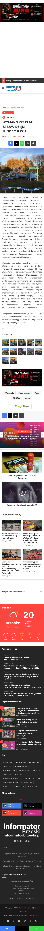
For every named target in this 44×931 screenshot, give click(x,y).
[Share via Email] (27, 143)
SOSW (17, 398)
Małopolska (24, 770)
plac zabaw (25, 393)
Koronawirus (9, 770)
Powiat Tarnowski (22, 431)
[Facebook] (10, 143)
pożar (26, 778)
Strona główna (9, 108)
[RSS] (29, 841)
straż (36, 778)
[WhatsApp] (22, 143)
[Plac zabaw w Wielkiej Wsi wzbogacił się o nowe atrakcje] (11, 525)
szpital (7, 786)
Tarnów (19, 786)
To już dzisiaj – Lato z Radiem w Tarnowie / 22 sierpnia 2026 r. (22, 437)
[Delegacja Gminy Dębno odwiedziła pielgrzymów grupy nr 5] (8, 722)
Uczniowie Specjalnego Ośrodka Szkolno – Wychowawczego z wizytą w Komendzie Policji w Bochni (11, 567)
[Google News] (22, 406)
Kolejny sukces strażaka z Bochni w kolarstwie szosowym (27, 733)
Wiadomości (20, 108)
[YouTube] (20, 841)
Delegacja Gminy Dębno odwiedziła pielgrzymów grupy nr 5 (26, 722)
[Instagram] (23, 841)
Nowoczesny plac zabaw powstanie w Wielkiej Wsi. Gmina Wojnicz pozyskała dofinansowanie (31, 538)
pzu (37, 393)
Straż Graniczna (10, 782)
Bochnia (8, 762)
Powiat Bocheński (11, 778)
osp (36, 770)
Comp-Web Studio (33, 915)
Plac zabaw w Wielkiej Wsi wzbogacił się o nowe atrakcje (11, 535)
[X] (16, 143)
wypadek (33, 786)
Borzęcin (21, 762)
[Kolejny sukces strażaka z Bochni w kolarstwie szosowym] (8, 734)
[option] (22, 435)
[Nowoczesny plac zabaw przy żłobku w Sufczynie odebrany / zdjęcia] (32, 554)
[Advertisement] (22, 55)
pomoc (19, 774)
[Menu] (3, 89)
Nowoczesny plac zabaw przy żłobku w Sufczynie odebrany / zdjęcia (32, 565)
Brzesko (34, 762)
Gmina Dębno (21, 766)
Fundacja (10, 393)
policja (7, 774)
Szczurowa (26, 782)
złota (28, 398)
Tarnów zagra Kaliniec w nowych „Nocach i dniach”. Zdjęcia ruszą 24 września (27, 710)
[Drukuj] (33, 143)
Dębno (7, 766)
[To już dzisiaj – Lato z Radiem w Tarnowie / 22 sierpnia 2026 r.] (8, 745)
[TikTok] (26, 841)
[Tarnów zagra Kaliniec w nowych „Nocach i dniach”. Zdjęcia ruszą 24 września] (8, 711)
